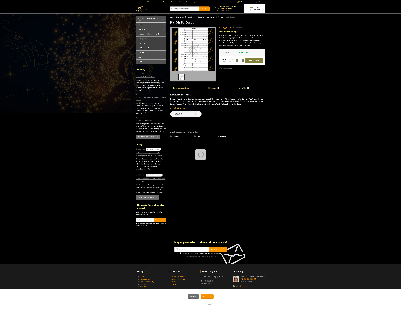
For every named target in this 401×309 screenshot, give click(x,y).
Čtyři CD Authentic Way (145, 77)
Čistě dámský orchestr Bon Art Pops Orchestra (150, 180)
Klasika (142, 43)
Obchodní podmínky (153, 2)
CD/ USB (141, 53)
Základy (142, 29)
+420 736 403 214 (227, 9)
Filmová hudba (145, 48)
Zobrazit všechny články (146, 197)
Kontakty (173, 2)
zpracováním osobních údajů (152, 224)
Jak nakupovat (141, 2)
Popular (143, 39)
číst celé (139, 90)
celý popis (246, 45)
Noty (140, 25)
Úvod (172, 17)
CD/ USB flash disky (179, 279)
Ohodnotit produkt (238, 28)
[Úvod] (152, 8)
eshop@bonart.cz (242, 286)
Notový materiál (178, 277)
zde (209, 304)
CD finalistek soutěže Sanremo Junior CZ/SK (151, 98)
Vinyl (140, 62)
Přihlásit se (160, 220)
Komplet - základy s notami (149, 34)
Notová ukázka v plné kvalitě (181, 108)
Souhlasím (207, 296)
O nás (142, 277)
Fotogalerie (165, 2)
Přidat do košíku (254, 60)
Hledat (204, 9)
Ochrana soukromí (184, 2)
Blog (193, 2)
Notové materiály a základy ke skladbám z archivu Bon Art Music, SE (150, 154)
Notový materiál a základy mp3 (148, 19)
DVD (139, 57)
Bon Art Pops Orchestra (154, 175)
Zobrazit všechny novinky (146, 137)
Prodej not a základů (144, 120)
